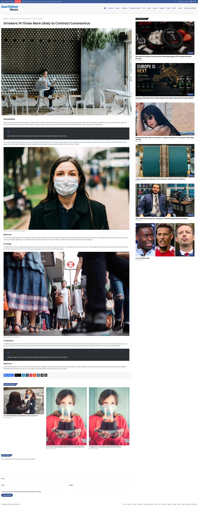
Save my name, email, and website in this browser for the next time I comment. (21, 491)
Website (71, 485)
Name (3, 478)
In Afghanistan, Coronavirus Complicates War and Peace (105, 447)
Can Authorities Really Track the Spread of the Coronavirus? (21, 415)
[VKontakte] (38, 375)
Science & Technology (190, 8)
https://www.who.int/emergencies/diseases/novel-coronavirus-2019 (36, 249)
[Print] (45, 375)
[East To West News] (10, 8)
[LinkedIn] (23, 375)
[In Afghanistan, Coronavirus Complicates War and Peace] (109, 416)
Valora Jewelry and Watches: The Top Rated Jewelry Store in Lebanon (160, 179)
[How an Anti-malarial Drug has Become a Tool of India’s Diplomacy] (66, 416)
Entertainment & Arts (134, 8)
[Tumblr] (27, 375)
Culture (118, 8)
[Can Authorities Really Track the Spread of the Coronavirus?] (24, 400)
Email (3, 485)
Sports (180, 8)
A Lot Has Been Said (143, 258)
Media (168, 8)
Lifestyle (155, 8)
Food (144, 8)
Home (6, 18)
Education (124, 8)
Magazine (162, 8)
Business (111, 8)
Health (149, 8)
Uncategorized (12, 18)
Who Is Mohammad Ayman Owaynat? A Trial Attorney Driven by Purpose (162, 219)
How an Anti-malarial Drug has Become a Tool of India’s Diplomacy (65, 447)
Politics (174, 8)
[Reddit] (34, 375)
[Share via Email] (42, 375)
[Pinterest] (30, 375)
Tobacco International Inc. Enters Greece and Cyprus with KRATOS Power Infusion (165, 98)
